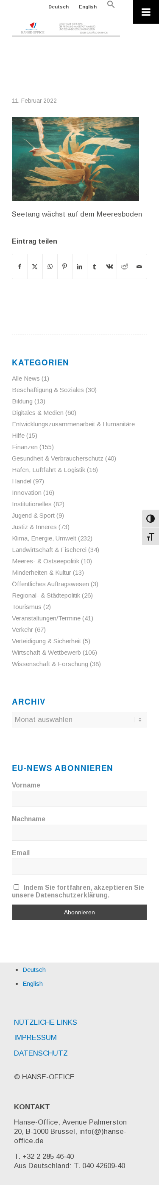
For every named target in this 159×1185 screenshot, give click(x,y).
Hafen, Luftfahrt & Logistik (48, 469)
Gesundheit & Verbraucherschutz (57, 458)
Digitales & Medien (38, 412)
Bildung (22, 401)
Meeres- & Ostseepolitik (45, 561)
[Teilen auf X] (35, 266)
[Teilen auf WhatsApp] (50, 266)
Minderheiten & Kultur (41, 572)
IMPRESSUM (35, 1038)
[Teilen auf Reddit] (124, 266)
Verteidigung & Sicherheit (46, 641)
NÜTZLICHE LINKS (45, 1022)
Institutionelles (32, 503)
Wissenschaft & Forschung (50, 663)
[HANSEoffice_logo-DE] (66, 30)
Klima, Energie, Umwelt (44, 538)
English (88, 6)
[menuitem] (58, 7)
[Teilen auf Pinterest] (65, 266)
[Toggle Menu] (146, 12)
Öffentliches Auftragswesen (50, 583)
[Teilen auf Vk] (109, 266)
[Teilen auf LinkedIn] (80, 266)
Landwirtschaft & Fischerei (49, 549)
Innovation (27, 492)
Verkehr (22, 629)
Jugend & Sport (33, 515)
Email (21, 852)
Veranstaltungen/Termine (46, 618)
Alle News (26, 378)
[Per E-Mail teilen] (139, 266)
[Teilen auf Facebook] (19, 266)
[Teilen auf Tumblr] (94, 266)
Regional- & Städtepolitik (46, 595)
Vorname (26, 785)
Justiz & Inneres (34, 526)
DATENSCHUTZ (41, 1053)
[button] (111, 6)
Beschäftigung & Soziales (48, 389)
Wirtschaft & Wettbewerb (46, 652)
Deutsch (58, 6)
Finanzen (25, 446)
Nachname (28, 819)
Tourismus (27, 606)
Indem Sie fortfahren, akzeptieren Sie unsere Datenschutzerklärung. (78, 891)
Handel (21, 481)
